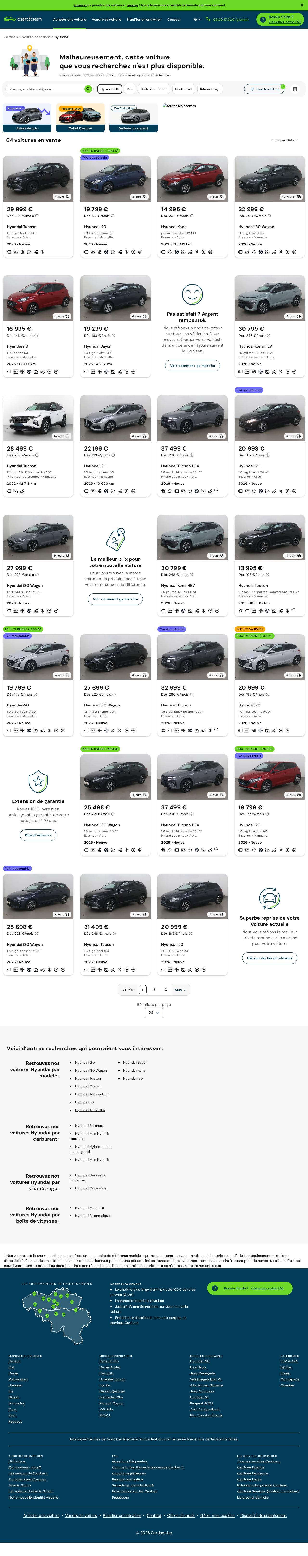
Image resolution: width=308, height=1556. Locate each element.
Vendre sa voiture (106, 19)
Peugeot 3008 (201, 1403)
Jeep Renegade (202, 1373)
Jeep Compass (202, 1391)
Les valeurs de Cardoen (28, 1473)
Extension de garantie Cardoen (262, 1485)
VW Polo (106, 1409)
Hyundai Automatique (92, 1215)
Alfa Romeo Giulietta (206, 1385)
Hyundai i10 (84, 1102)
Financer (80, 5)
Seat (12, 1415)
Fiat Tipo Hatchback (206, 1415)
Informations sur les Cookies (134, 1491)
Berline (286, 1367)
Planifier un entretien (144, 19)
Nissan (14, 1397)
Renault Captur (112, 1403)
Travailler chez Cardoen (27, 1479)
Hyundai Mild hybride (92, 1159)
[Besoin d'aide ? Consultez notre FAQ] (263, 19)
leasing (132, 5)
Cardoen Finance (251, 1467)
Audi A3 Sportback (205, 1409)
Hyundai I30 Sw (88, 1086)
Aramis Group (20, 1485)
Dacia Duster (110, 1367)
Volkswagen (18, 1379)
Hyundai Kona (134, 1070)
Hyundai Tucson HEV (92, 1094)
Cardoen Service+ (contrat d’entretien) (268, 1491)
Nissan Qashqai (112, 1391)
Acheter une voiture (69, 19)
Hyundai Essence (89, 1126)
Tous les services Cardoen (258, 1461)
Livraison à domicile (253, 1497)
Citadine (287, 1385)
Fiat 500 (107, 1373)
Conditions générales (129, 1473)
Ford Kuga (198, 1367)
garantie (151, 1306)
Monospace (290, 1379)
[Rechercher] (88, 89)
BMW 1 (105, 1415)
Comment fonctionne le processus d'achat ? (147, 1467)
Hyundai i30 (133, 1078)
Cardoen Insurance (252, 1473)
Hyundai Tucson (88, 1078)
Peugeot (15, 1421)
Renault (15, 1361)
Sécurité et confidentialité (133, 1485)
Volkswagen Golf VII (206, 1379)
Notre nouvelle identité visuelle (33, 1497)
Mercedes (17, 1403)
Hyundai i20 (85, 1062)
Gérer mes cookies (217, 1515)
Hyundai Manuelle (89, 1208)
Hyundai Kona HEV (90, 1110)
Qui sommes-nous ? (25, 1467)
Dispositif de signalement (263, 1515)
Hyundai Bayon (135, 1062)
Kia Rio (105, 1385)
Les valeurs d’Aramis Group (31, 1491)
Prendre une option (127, 1479)
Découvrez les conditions (269, 958)
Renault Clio (109, 1361)
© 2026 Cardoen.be (154, 1532)
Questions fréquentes (129, 1461)
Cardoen (11, 37)
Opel (12, 1409)
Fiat (11, 1367)
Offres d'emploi (181, 1515)
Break (285, 1373)
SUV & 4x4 (289, 1361)
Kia (11, 1391)
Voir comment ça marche (192, 365)
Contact (174, 19)
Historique (17, 1461)
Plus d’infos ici (38, 835)
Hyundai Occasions (90, 1188)
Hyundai (15, 1385)
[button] (117, 89)
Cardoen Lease (249, 1479)
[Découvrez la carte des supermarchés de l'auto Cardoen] (57, 1343)
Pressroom (120, 1497)
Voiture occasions (36, 37)
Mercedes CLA (111, 1397)
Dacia (13, 1373)
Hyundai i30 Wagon (91, 1070)
